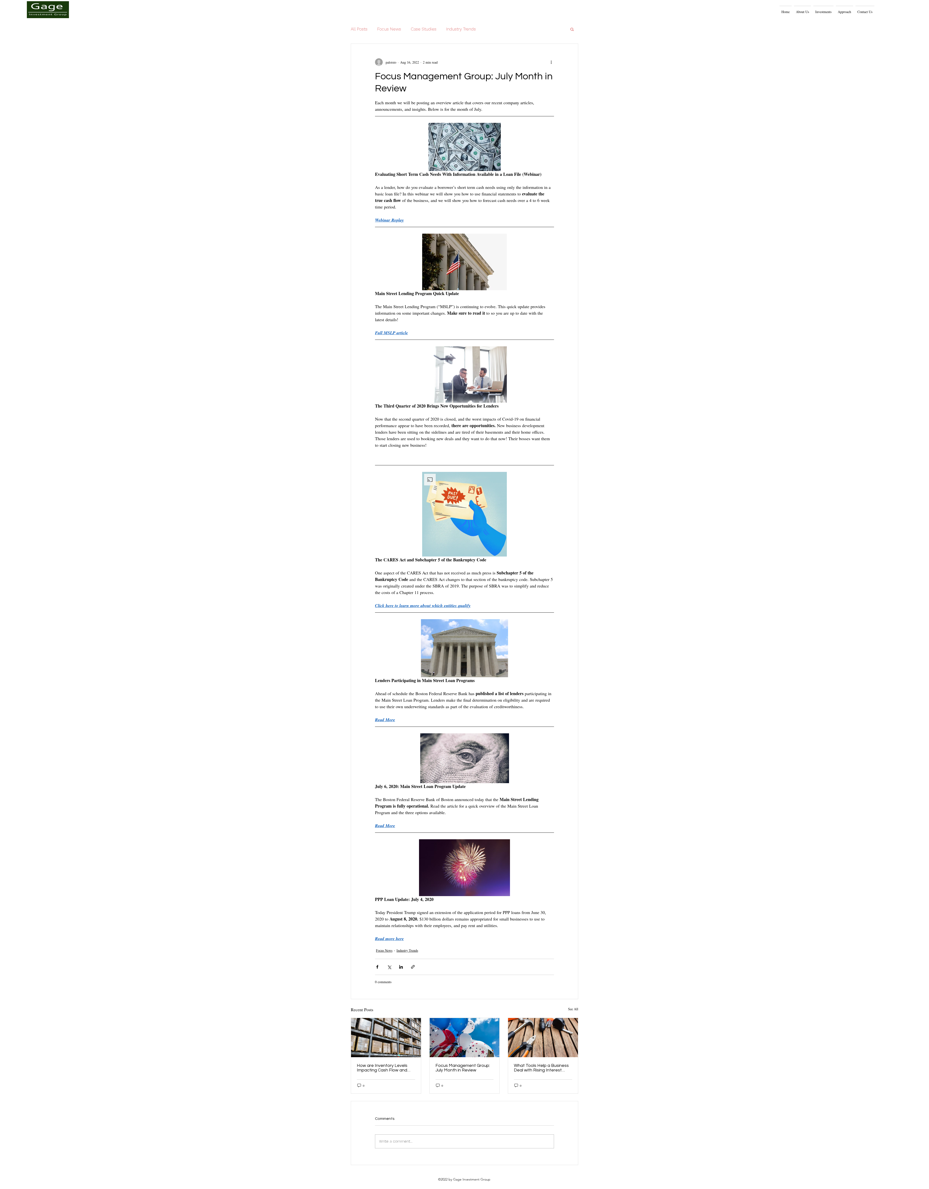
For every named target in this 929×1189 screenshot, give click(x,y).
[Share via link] (413, 967)
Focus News (389, 28)
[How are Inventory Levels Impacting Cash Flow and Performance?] (386, 1037)
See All (573, 1009)
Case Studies (423, 28)
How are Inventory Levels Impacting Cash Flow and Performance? (382, 1067)
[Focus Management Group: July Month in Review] (465, 1037)
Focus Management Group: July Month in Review (462, 1067)
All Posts (359, 28)
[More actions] (551, 62)
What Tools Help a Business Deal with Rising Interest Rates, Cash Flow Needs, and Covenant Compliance (541, 1067)
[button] (844, 9)
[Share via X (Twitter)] (389, 967)
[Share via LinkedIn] (401, 967)
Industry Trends (461, 28)
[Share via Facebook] (377, 967)
